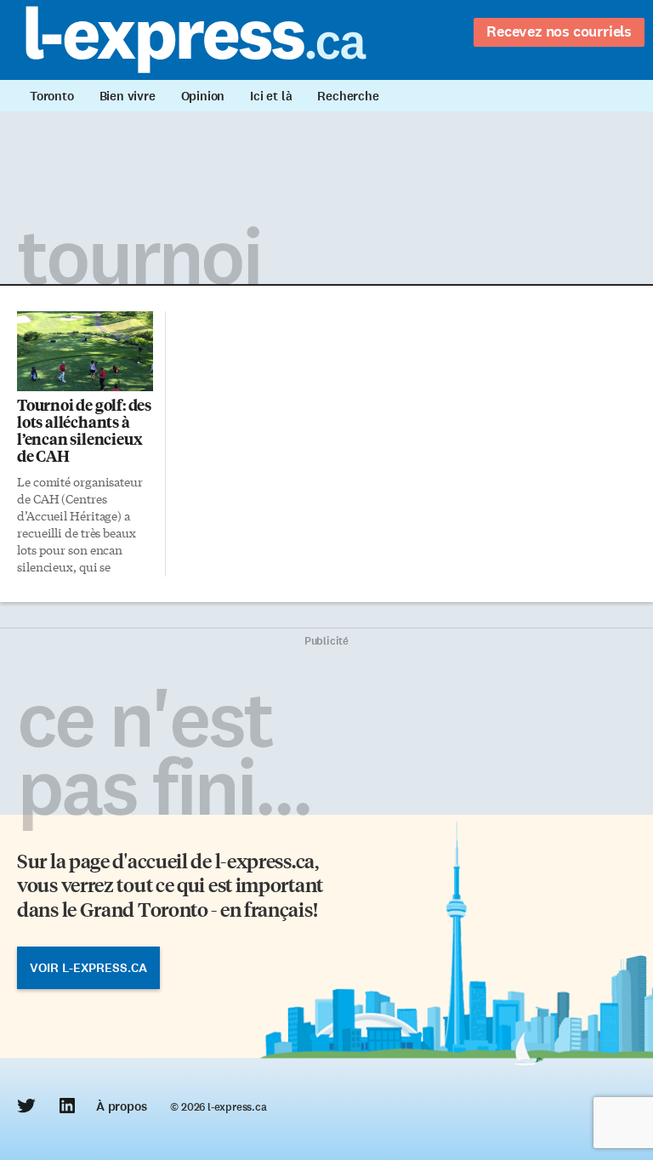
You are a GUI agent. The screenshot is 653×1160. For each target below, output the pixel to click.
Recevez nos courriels (559, 31)
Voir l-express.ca (88, 967)
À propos (121, 1106)
